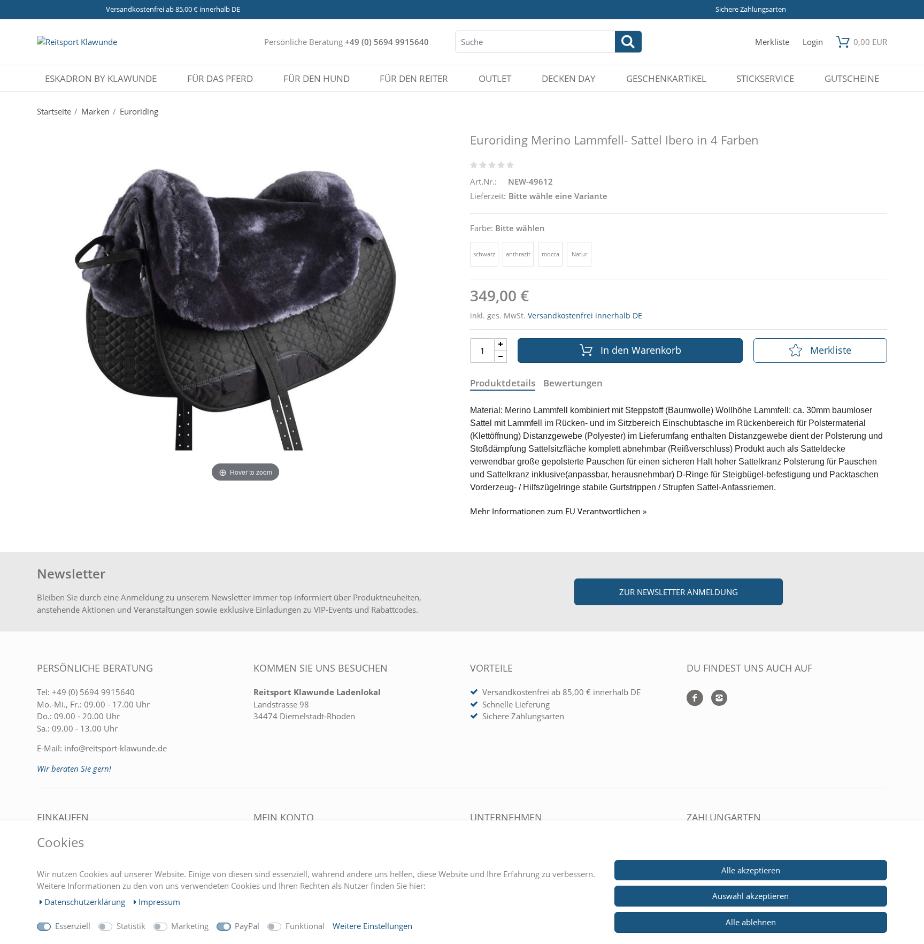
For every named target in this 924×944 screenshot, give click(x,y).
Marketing (190, 925)
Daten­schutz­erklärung (85, 901)
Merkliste (830, 350)
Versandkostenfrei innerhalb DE (585, 315)
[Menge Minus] (501, 357)
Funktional (305, 925)
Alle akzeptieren (750, 870)
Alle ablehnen (751, 922)
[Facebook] (695, 698)
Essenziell (72, 925)
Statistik (131, 925)
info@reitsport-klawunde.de (115, 748)
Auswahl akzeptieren (750, 895)
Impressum (159, 901)
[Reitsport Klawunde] (77, 41)
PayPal (247, 925)
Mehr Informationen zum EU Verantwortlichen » (558, 511)
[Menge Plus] (501, 344)
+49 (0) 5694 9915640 (387, 41)
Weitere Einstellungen (372, 925)
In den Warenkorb (640, 350)
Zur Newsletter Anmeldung (678, 592)
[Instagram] (715, 698)
